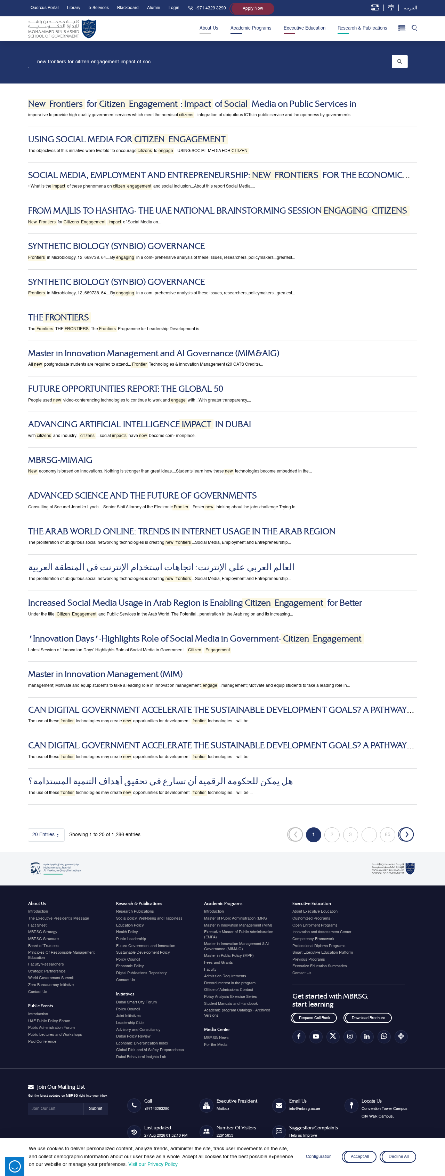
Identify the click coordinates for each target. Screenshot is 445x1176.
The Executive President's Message (58, 918)
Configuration (319, 1157)
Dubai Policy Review (133, 1036)
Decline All (399, 1157)
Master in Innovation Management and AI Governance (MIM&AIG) (153, 353)
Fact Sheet (37, 925)
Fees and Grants (218, 963)
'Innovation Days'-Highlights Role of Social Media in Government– (195, 639)
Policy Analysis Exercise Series (230, 997)
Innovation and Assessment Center (321, 932)
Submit (95, 1109)
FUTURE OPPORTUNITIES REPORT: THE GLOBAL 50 (125, 389)
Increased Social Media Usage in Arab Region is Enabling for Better (195, 603)
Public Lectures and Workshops (55, 1035)
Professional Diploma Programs (319, 946)
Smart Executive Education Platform (322, 953)
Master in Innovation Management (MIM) (105, 674)
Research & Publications (362, 28)
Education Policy (130, 925)
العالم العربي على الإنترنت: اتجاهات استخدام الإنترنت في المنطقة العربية (161, 567)
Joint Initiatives (128, 1016)
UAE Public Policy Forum (49, 1021)
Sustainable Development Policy (143, 953)
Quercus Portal (45, 8)
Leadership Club (130, 1023)
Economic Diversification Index (142, 1043)
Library (73, 8)
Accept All (360, 1157)
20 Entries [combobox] (48, 836)
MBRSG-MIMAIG (60, 460)
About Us (209, 28)
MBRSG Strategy (42, 932)
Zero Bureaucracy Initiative (51, 985)
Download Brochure (368, 1018)
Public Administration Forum (51, 1028)
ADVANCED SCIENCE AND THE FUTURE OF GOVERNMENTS (142, 496)
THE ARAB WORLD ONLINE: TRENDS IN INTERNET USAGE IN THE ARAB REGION (181, 531)
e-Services (99, 8)
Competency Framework (313, 939)
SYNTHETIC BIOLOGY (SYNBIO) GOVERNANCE (116, 246)
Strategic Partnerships (47, 971)
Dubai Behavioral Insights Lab (141, 1057)
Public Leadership (131, 939)
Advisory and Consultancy (138, 1030)
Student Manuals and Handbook (231, 1004)
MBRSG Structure (43, 939)
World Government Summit (51, 978)
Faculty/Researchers (46, 964)
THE (58, 317)
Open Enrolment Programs (315, 925)
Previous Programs (308, 960)
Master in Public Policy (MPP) (229, 956)
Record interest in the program (230, 983)
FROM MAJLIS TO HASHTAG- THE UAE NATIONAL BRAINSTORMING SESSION (217, 211)
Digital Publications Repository (141, 973)
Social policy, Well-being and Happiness (149, 918)
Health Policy (127, 932)
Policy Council (128, 960)
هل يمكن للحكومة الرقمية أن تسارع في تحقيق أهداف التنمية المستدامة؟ (160, 781)
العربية (410, 8)
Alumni (153, 8)
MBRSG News (216, 1038)
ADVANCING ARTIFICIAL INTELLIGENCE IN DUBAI (139, 424)
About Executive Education (315, 911)
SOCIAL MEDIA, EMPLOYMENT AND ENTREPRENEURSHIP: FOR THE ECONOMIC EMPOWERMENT (215, 180)
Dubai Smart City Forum (136, 1002)
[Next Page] (406, 835)
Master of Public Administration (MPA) (235, 918)
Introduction (38, 911)
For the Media (215, 1045)
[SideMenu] (401, 29)
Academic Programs (251, 28)
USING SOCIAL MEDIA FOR (127, 139)
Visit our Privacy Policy (153, 1164)
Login (174, 8)
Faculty (210, 970)
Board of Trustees (43, 946)
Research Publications (135, 911)
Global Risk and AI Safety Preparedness (150, 1050)
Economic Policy (130, 966)
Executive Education (304, 28)
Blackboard (128, 8)
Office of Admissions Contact (228, 990)
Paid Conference (42, 1042)
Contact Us (37, 992)
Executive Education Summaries (319, 966)
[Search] (414, 29)
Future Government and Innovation (145, 946)
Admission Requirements (225, 976)
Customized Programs (311, 918)
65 (390, 836)
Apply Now (253, 9)
